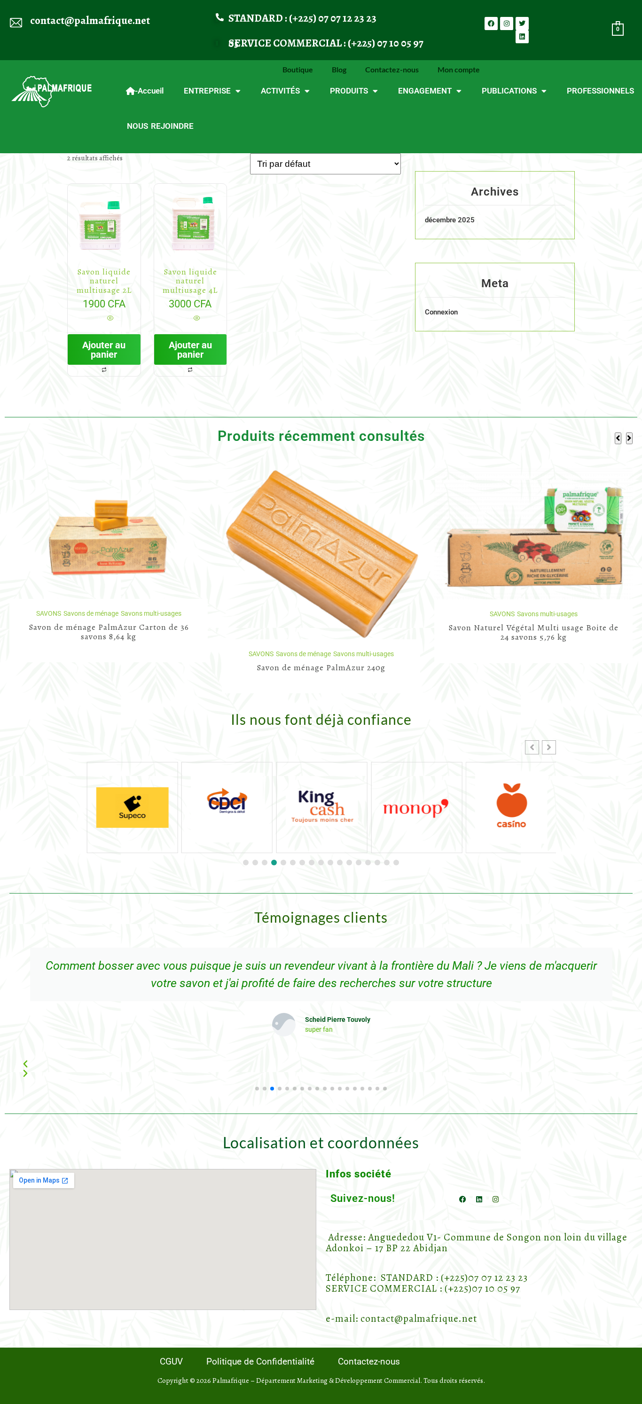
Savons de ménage (90, 654)
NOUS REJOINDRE (160, 126)
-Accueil (149, 90)
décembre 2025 (450, 220)
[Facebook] (491, 23)
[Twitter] (522, 23)
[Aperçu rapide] (110, 318)
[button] (549, 747)
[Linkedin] (522, 36)
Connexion (441, 312)
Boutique (297, 69)
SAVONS (48, 654)
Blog (339, 69)
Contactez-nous (392, 69)
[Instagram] (506, 23)
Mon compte (459, 69)
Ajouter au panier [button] (103, 349)
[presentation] (618, 438)
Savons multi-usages (151, 654)
